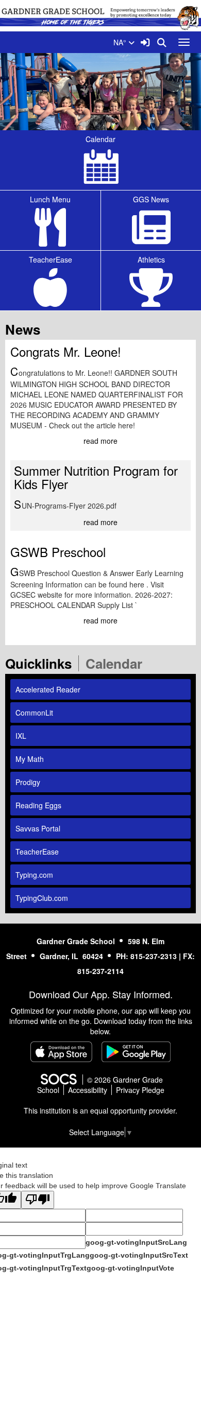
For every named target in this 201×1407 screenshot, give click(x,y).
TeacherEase (37, 851)
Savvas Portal (37, 828)
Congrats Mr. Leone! (65, 351)
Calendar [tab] (117, 663)
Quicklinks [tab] (41, 663)
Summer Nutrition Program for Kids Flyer (96, 477)
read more (100, 441)
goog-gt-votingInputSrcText (139, 1255)
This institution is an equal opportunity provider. (100, 1110)
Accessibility (87, 1090)
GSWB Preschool (58, 552)
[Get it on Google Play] (136, 1051)
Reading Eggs (38, 805)
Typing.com (34, 875)
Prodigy (27, 782)
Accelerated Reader (47, 689)
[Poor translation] (37, 1200)
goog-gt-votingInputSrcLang (136, 1242)
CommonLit (34, 712)
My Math (29, 759)
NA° (120, 42)
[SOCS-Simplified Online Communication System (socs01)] (58, 1079)
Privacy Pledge (140, 1090)
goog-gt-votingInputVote (130, 1268)
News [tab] (26, 329)
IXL (20, 736)
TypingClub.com (41, 898)
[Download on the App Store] (61, 1051)
